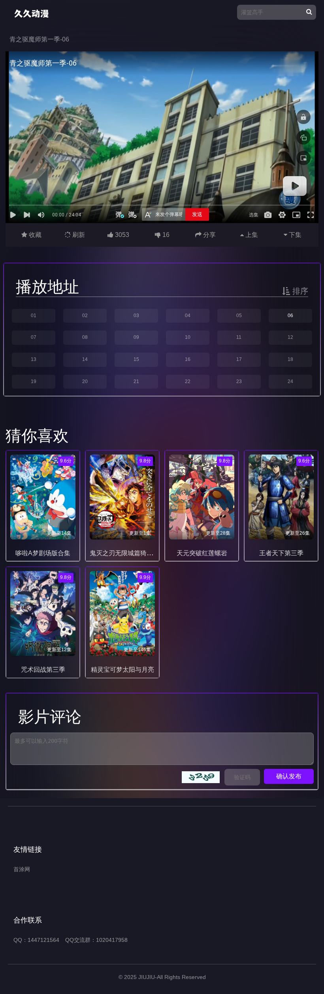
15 (136, 359)
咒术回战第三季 (43, 669)
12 (290, 337)
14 (85, 359)
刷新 (78, 234)
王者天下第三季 (281, 553)
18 (290, 359)
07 (33, 337)
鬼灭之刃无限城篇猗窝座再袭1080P (140, 553)
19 (33, 381)
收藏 (34, 234)
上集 (251, 234)
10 (187, 337)
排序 (299, 291)
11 (238, 337)
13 (33, 359)
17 (239, 359)
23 (239, 381)
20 (85, 381)
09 (136, 337)
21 (136, 381)
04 (187, 315)
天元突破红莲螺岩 (202, 553)
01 (33, 315)
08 (85, 337)
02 (85, 315)
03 (136, 315)
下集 (294, 234)
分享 (209, 234)
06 (290, 315)
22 (187, 381)
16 (187, 359)
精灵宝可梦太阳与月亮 (122, 669)
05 (239, 315)
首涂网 (21, 869)
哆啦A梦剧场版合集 (42, 553)
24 (290, 381)
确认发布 (288, 776)
